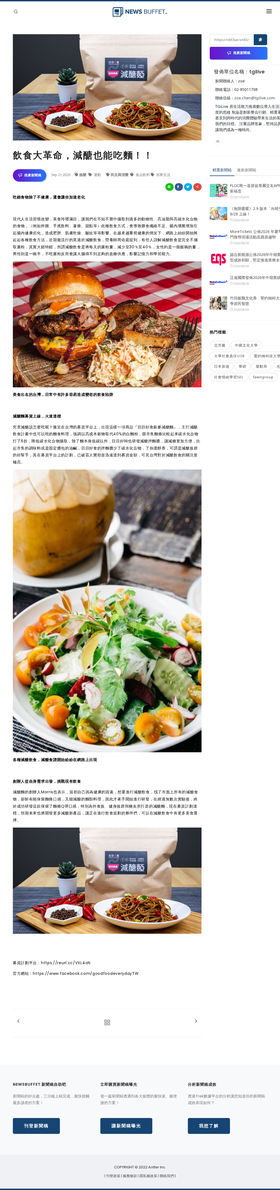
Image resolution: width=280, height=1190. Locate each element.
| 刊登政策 (112, 1176)
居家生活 (162, 174)
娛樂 (83, 174)
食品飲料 (143, 174)
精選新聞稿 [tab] (222, 169)
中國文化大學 (246, 345)
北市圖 (220, 345)
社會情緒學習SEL (229, 376)
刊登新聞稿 (36, 1126)
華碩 (242, 366)
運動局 (261, 366)
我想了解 (209, 1126)
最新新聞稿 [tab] (246, 169)
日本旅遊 (221, 366)
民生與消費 (120, 174)
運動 (97, 174)
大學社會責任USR (229, 355)
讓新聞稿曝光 (126, 1126)
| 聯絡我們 (166, 1176)
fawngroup (263, 376)
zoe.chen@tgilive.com (254, 97)
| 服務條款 (129, 1176)
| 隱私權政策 (148, 1176)
